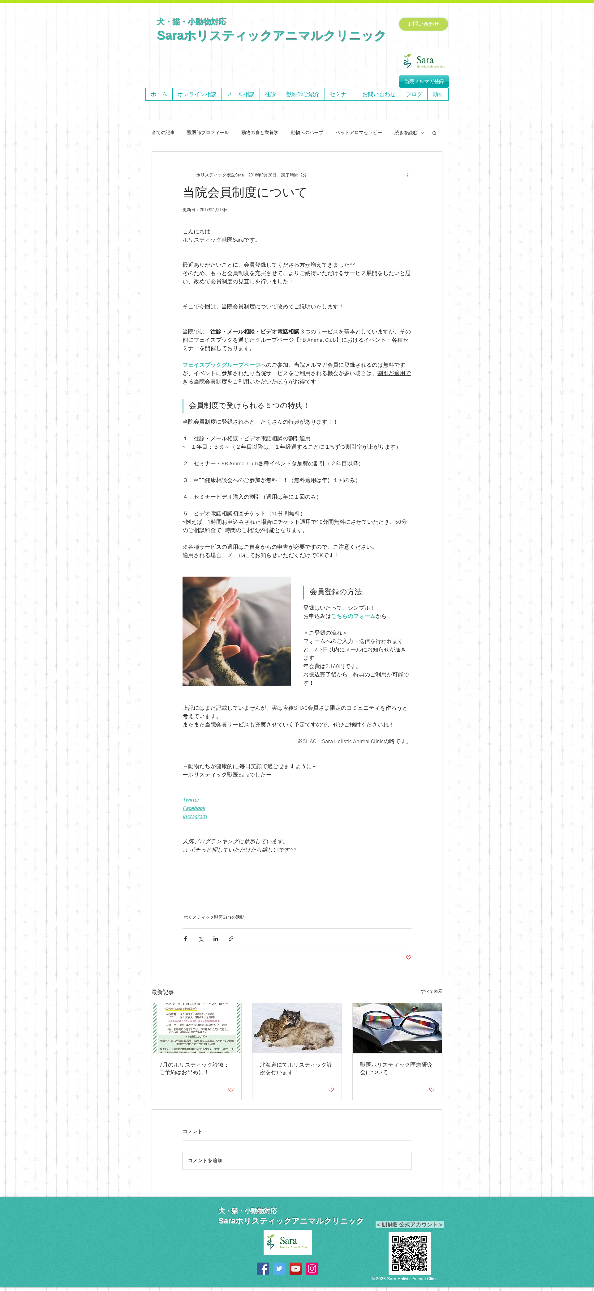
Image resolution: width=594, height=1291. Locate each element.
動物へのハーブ (307, 133)
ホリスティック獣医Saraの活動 (214, 917)
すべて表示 (431, 991)
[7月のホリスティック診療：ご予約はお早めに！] (196, 1028)
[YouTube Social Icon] (296, 1269)
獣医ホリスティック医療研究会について (396, 1069)
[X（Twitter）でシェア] (201, 939)
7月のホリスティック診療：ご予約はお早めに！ (194, 1069)
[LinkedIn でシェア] (216, 939)
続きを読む (406, 133)
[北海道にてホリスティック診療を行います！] (297, 1028)
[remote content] (297, 868)
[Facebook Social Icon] (263, 1269)
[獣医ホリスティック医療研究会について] (397, 1028)
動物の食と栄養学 (259, 133)
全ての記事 (163, 133)
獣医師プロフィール (208, 133)
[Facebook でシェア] (185, 939)
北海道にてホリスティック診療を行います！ (296, 1069)
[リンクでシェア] (231, 939)
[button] (434, 132)
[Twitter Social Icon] (279, 1269)
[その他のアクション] (407, 175)
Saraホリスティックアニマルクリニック (272, 35)
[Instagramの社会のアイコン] (312, 1269)
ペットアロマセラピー (359, 133)
